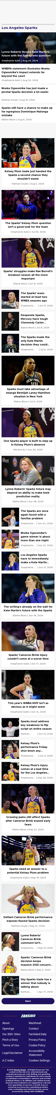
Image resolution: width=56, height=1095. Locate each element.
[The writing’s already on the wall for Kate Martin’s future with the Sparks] (28, 596)
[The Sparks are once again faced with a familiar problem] (28, 517)
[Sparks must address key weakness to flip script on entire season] (28, 727)
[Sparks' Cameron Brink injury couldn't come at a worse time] (28, 644)
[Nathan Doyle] (10, 99)
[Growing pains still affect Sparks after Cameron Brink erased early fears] (28, 808)
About (6, 1023)
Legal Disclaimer (12, 1052)
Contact (34, 1028)
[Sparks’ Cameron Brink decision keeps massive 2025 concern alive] (28, 963)
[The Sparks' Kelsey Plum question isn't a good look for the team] (28, 212)
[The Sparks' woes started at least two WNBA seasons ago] (28, 299)
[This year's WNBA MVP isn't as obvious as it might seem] (28, 692)
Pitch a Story (10, 1039)
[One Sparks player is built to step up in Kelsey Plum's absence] (28, 430)
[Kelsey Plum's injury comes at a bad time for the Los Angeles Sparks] (28, 771)
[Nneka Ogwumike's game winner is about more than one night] (28, 539)
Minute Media (20, 1070)
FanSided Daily (38, 1034)
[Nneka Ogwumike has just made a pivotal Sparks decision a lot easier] (28, 93)
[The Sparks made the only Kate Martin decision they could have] (28, 343)
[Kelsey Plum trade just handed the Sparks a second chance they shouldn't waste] (28, 162)
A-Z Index (8, 1060)
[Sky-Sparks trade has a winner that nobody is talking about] (28, 985)
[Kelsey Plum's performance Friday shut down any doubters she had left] (28, 749)
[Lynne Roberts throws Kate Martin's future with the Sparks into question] (28, 48)
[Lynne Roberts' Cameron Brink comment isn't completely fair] (28, 941)
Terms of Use (10, 1045)
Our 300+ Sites (11, 1034)
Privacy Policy (37, 1039)
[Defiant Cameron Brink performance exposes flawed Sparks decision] (28, 906)
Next (28, 1001)
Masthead (35, 1023)
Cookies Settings (39, 1060)
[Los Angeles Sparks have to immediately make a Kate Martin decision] (28, 561)
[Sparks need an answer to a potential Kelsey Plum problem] (28, 858)
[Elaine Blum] (8, 119)
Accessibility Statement (37, 1052)
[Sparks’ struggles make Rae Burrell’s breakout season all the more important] (28, 262)
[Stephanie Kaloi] (11, 60)
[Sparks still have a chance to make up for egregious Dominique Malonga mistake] (28, 113)
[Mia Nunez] (19, 449)
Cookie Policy (37, 1045)
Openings (8, 1028)
